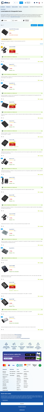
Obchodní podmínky (4, 384)
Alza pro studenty (25, 381)
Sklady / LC (19, 389)
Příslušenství (8, 6)
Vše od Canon (3, 9)
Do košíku (41, 61)
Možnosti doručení (4, 372)
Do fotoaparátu (25, 6)
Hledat (21, 2)
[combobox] (16, 3)
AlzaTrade (25, 383)
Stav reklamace (12, 373)
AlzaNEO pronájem (25, 374)
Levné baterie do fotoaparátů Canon (36, 6)
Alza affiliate (26, 378)
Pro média (18, 385)
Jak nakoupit (12, 375)
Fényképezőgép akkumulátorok (25, 338)
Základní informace (18, 376)
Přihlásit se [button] (28, 3)
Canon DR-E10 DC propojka (15, 16)
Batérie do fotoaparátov (18, 334)
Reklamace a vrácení (5, 377)
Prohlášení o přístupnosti (5, 388)
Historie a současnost (19, 379)
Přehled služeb (5, 390)
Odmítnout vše (22, 409)
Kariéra (18, 383)
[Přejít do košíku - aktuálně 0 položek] (42, 2)
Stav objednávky (12, 371)
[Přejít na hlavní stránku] (5, 2)
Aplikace (18, 387)
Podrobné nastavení (22, 406)
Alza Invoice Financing (26, 386)
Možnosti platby (5, 374)
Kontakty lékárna (20, 373)
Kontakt (18, 371)
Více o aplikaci (7, 358)
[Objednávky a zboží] (34, 2)
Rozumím (22, 403)
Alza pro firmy (26, 371)
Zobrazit (41, 43)
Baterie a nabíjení (15, 6)
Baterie (20, 6)
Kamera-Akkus (19, 335)
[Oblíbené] (37, 2)
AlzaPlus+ (25, 376)
